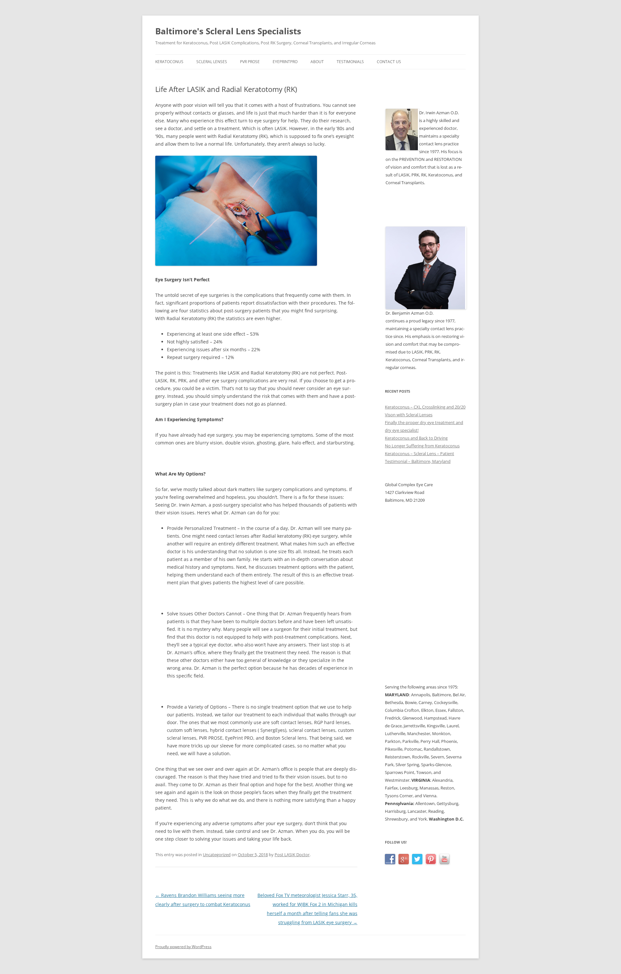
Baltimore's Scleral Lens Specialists (228, 31)
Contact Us (389, 61)
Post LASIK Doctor (292, 854)
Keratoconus (169, 61)
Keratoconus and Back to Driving (416, 438)
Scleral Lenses (211, 61)
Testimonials (350, 61)
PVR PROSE (250, 61)
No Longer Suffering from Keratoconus (422, 446)
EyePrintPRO (285, 61)
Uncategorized (217, 854)
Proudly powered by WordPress (183, 946)
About (317, 61)
